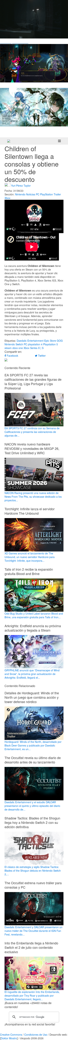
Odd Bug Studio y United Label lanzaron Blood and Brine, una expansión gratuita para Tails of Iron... (34, 615)
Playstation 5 (50, 344)
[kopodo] (9, 141)
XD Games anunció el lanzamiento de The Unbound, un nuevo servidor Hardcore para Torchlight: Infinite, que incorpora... (30, 556)
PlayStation (46, 194)
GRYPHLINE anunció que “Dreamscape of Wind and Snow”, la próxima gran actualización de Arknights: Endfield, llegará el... (32, 673)
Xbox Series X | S (34, 348)
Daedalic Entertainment (30, 340)
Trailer (57, 194)
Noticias (30, 194)
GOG (60, 340)
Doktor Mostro (9, 1038)
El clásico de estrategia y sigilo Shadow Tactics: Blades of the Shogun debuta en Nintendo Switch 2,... (33, 870)
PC (37, 194)
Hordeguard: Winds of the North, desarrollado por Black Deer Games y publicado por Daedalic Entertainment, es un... (33, 745)
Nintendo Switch (14, 344)
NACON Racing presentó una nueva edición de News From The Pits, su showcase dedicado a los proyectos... (33, 496)
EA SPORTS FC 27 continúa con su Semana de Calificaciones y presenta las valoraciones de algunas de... (32, 431)
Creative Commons (11, 1034)
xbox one (17, 348)
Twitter (41, 355)
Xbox (7, 198)
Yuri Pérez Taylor (21, 185)
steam (8, 348)
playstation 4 (35, 344)
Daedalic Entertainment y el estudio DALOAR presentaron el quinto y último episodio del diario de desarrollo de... (32, 805)
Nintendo (20, 194)
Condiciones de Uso (35, 1034)
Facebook (12, 355)
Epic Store (50, 340)
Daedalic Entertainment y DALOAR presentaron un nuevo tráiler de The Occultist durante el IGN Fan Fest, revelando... (33, 930)
